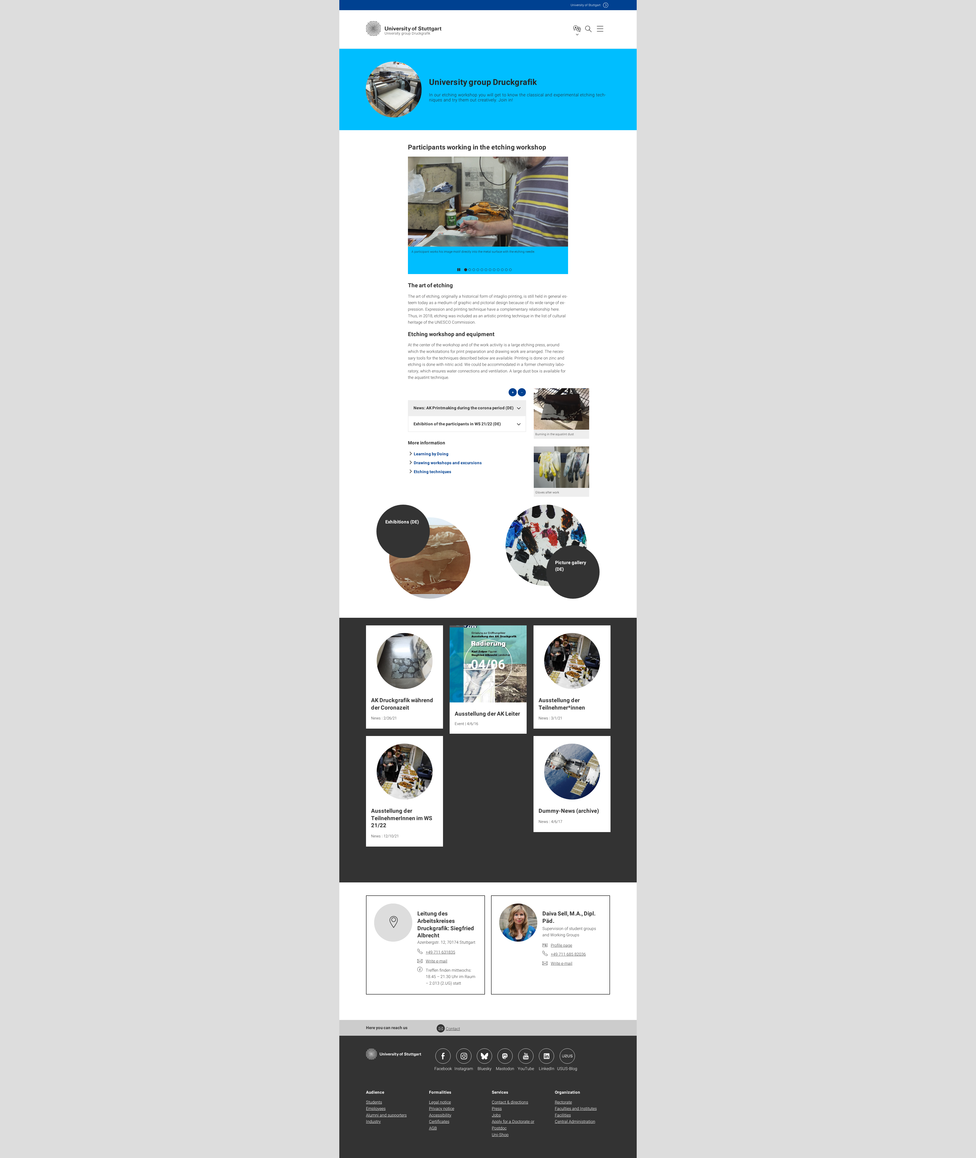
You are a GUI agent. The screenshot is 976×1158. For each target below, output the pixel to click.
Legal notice (440, 1102)
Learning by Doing (431, 453)
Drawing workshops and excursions (448, 462)
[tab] (467, 408)
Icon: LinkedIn (546, 1056)
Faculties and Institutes (576, 1108)
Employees (376, 1108)
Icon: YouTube (525, 1056)
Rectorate (563, 1102)
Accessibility (440, 1115)
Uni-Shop (500, 1134)
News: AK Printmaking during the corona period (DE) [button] (464, 407)
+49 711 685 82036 (568, 954)
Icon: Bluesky (484, 1056)
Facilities (563, 1115)
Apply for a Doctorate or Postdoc (513, 1125)
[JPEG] (561, 409)
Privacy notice (441, 1108)
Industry (373, 1121)
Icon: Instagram (463, 1056)
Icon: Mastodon (505, 1056)
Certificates (439, 1121)
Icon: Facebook (443, 1056)
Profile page (561, 945)
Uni (586, 5)
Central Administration (575, 1121)
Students (374, 1102)
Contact (453, 1028)
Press (497, 1108)
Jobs (496, 1115)
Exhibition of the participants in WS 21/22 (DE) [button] (457, 423)
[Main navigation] (600, 28)
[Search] (588, 28)
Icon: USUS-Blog (567, 1056)
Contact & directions (510, 1102)
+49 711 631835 (440, 952)
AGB (433, 1128)
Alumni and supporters (386, 1115)
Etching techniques (432, 471)
